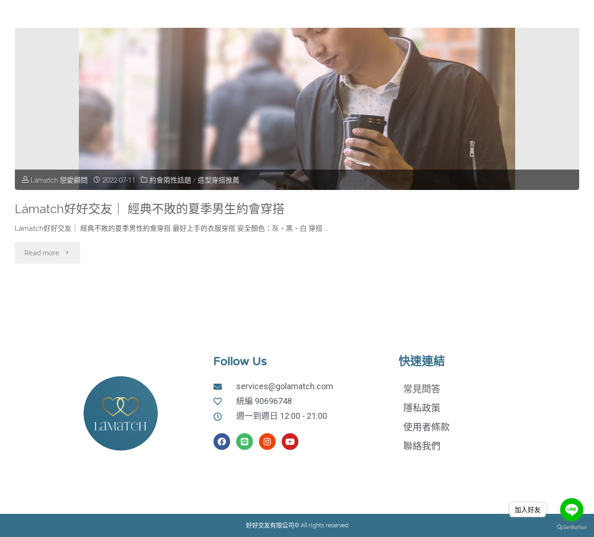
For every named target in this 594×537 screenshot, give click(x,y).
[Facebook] (221, 441)
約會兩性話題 (170, 180)
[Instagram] (267, 441)
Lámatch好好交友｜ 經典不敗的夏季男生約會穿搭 (149, 209)
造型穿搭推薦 (218, 180)
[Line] (244, 441)
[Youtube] (290, 441)
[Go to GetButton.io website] (572, 527)
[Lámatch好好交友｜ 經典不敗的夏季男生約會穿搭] (297, 109)
